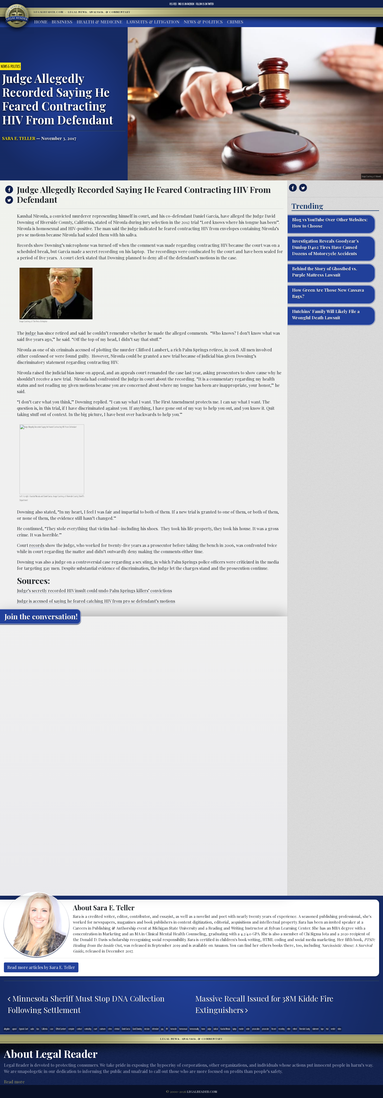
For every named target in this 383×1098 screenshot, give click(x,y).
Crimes (235, 22)
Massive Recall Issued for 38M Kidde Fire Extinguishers (264, 1004)
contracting (87, 1029)
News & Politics (203, 22)
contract (79, 1029)
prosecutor (265, 1029)
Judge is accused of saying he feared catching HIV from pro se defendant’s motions (96, 601)
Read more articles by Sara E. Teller (41, 967)
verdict (333, 1029)
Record (273, 1029)
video (339, 1029)
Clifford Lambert (61, 1029)
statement (315, 1029)
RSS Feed (173, 4)
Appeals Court (23, 1029)
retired (295, 1029)
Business (62, 22)
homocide (173, 1029)
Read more (14, 1081)
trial (327, 1029)
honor (203, 1029)
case (51, 1029)
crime (110, 1029)
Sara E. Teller (18, 138)
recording (282, 1029)
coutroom (103, 1029)
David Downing (137, 1029)
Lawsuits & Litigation (153, 22)
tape (322, 1029)
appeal (14, 1029)
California (44, 1029)
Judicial (216, 1029)
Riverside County (304, 1029)
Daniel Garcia (126, 1029)
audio (32, 1029)
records (36, 545)
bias (37, 1029)
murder (241, 1029)
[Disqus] (143, 693)
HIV (167, 1029)
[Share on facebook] (8, 189)
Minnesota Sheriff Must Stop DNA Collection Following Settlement (86, 1004)
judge (31, 333)
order (248, 1029)
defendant (155, 1029)
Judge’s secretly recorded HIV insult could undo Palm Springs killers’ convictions (94, 590)
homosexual (183, 1029)
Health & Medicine (99, 22)
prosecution (256, 1029)
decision (147, 1029)
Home (40, 22)
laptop (234, 1029)
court (95, 1029)
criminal (116, 1029)
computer (71, 1029)
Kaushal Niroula (225, 1029)
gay (162, 1029)
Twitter (205, 4)
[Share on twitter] (8, 200)
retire (288, 1029)
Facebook (186, 4)
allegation (7, 1029)
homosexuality (194, 1029)
